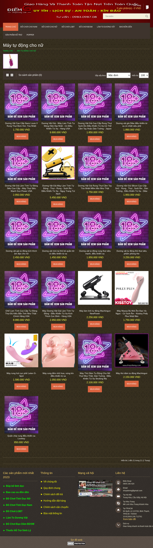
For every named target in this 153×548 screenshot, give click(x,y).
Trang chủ (10, 27)
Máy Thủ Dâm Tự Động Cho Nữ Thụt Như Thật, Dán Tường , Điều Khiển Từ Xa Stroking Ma (95, 376)
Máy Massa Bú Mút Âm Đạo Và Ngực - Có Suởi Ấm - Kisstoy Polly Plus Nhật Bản (132, 313)
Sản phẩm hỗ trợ (13, 35)
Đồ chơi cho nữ (49, 27)
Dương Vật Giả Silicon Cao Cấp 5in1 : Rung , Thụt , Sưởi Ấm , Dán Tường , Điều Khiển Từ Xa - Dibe (131, 188)
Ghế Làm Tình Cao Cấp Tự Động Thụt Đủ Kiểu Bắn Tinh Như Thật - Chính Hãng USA (21, 313)
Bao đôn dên (125, 27)
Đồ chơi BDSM (85, 27)
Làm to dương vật (106, 27)
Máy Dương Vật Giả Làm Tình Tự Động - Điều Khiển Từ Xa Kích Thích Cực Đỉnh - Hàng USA (58, 313)
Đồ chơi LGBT (68, 27)
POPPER (30, 35)
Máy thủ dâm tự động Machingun (131, 373)
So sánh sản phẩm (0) (30, 75)
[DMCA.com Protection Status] (77, 544)
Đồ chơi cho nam (28, 27)
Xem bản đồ (129, 519)
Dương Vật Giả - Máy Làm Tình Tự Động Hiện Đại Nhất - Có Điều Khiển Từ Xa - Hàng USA (58, 126)
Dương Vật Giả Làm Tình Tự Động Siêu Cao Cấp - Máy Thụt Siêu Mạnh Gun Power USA (21, 188)
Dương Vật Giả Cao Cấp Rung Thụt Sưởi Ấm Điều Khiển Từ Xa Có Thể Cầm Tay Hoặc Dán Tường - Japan (95, 126)
